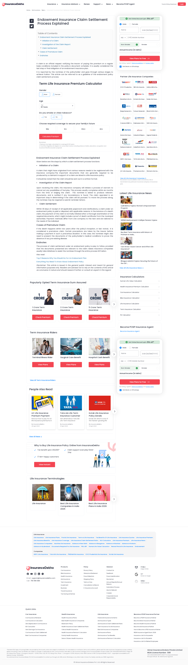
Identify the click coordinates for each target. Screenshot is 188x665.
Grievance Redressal (90, 573)
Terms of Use (88, 582)
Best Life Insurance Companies (108, 629)
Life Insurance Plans (52, 537)
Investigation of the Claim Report (56, 44)
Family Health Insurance (70, 635)
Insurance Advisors (70, 4)
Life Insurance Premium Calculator (109, 638)
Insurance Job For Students (143, 638)
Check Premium (42, 317)
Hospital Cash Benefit (99, 357)
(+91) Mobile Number (136, 37)
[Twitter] (42, 574)
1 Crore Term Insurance (38, 308)
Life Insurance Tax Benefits (106, 635)
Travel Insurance (66, 591)
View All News (34, 436)
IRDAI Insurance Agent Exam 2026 (145, 632)
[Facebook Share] (31, 21)
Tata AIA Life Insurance (58, 554)
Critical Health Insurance (70, 629)
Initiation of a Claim (50, 40)
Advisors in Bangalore (96, 543)
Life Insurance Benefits (42, 540)
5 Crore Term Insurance (95, 308)
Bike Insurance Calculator (129, 298)
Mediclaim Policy (67, 624)
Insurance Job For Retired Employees (146, 641)
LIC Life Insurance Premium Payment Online (41, 414)
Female (135, 24)
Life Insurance (39, 503)
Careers (109, 593)
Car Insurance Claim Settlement (36, 632)
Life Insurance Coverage (60, 540)
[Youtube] (31, 574)
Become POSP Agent (126, 4)
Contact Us (110, 570)
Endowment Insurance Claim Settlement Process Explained (65, 37)
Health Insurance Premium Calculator (134, 287)
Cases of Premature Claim (51, 52)
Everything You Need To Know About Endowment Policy (60, 261)
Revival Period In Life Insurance (122, 546)
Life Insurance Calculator (129, 304)
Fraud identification (113, 576)
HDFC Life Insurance (41, 554)
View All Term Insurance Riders (42, 380)
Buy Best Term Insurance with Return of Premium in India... (136, 233)
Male (124, 24)
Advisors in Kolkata (129, 543)
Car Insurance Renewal (33, 618)
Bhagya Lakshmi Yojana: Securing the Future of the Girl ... (139, 262)
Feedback (110, 573)
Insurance (51, 4)
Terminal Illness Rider (42, 357)
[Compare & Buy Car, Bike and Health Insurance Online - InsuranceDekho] (13, 5)
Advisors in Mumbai (113, 543)
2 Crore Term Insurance (66, 308)
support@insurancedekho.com (43, 578)
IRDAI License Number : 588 (159, 652)
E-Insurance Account (91, 588)
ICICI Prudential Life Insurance (96, 554)
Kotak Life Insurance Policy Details (99, 414)
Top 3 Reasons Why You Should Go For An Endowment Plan (61, 258)
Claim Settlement (49, 48)
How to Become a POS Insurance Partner (147, 629)
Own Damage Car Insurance (35, 629)
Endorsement (139, 546)
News (108, 4)
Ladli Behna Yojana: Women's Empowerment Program (138, 207)
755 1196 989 (35, 581)
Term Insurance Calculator (130, 309)
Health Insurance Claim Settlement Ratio (75, 627)
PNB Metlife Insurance (76, 554)
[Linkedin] (39, 574)
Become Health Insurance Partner (145, 624)
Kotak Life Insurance (116, 554)
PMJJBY (84, 546)
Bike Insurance (65, 573)
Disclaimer (110, 579)
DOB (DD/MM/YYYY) (150, 30)
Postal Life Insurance (68, 537)
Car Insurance (65, 570)
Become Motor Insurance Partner (144, 621)
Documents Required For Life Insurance (65, 546)
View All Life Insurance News (131, 268)
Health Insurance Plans (69, 618)
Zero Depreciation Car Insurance (36, 624)
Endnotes (44, 55)
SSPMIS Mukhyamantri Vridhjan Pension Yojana (139, 220)
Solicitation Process (113, 587)
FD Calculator (125, 315)
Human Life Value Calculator (131, 281)
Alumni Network (112, 590)
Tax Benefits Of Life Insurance (106, 537)
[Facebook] (28, 574)
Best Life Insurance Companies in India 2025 (69, 506)
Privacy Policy (88, 570)
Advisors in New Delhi (79, 543)
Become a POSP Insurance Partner (145, 618)
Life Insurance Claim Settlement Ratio (84, 540)
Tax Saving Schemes (68, 594)
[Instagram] (35, 574)
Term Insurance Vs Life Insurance (109, 627)
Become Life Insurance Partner (144, 627)
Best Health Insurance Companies (73, 621)
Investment (64, 585)
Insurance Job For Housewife (143, 635)
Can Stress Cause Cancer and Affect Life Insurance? (137, 248)
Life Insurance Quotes (126, 537)
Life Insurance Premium (144, 537)
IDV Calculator (30, 627)
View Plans (43, 364)
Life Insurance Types (104, 621)
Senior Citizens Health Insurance (72, 638)
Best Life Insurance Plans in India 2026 (98, 504)
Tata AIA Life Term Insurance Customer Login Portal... (70, 414)
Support (97, 4)
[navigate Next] (113, 304)
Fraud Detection (89, 576)
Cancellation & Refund (91, 585)
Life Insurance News (138, 540)
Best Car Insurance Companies (35, 635)
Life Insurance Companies (43, 543)
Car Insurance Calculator (129, 292)
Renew (87, 4)
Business (64, 588)
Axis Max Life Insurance (62, 543)
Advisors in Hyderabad (42, 546)
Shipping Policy (89, 579)
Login (182, 4)
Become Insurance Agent (130, 331)
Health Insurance (66, 576)
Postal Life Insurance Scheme (107, 618)
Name (123, 30)
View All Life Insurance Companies (132, 178)
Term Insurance (66, 582)
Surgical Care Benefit (70, 357)
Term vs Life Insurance (86, 537)
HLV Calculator (105, 540)
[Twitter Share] (31, 26)
